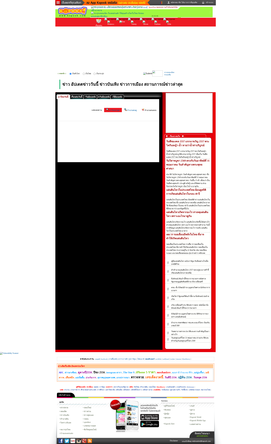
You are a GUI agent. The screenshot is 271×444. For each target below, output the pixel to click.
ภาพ (80, 397)
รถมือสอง (165, 390)
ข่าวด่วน (87, 411)
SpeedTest (152, 7)
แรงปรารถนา (123, 377)
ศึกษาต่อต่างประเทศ (88, 390)
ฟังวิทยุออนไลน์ (90, 429)
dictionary (190, 387)
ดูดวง (192, 410)
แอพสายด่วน (195, 424)
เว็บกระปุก (100, 73)
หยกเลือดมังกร (164, 372)
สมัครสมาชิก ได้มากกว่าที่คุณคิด (184, 2)
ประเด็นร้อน (110, 28)
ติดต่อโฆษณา (202, 434)
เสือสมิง (70, 377)
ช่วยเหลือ (167, 75)
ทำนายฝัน (144, 387)
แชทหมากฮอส (194, 390)
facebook (104, 359)
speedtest (87, 422)
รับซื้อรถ (184, 390)
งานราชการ (75, 390)
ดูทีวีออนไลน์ (169, 406)
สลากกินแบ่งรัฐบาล (121, 387)
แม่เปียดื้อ (79, 377)
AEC (61, 372)
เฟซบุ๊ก (112, 397)
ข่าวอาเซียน (71, 372)
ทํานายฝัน (64, 419)
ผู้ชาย (192, 414)
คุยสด (96, 387)
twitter (172, 359)
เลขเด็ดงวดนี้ (154, 377)
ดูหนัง (145, 28)
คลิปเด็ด (119, 390)
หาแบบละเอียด (169, 72)
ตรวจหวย (137, 377)
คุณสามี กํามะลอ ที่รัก (182, 372)
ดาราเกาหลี (123, 359)
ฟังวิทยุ (136, 387)
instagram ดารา (114, 372)
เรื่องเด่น (98, 25)
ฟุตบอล (167, 418)
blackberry (186, 359)
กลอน (159, 397)
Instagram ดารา (143, 397)
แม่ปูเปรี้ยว (199, 372)
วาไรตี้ (134, 28)
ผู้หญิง (166, 414)
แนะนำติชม (187, 441)
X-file (169, 28)
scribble (158, 359)
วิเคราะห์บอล (65, 423)
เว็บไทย (88, 73)
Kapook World (195, 417)
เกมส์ (192, 406)
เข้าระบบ (209, 2)
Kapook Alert (169, 424)
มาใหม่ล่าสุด (114, 110)
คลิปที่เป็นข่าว (136, 390)
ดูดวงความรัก (175, 390)
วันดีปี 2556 (171, 377)
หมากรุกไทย (205, 390)
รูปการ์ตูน (132, 359)
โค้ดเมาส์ (140, 359)
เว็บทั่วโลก (76, 73)
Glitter (206, 397)
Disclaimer (174, 441)
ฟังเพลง (167, 410)
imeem (178, 359)
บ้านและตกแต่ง (66, 433)
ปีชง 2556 (99, 372)
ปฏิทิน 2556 (185, 377)
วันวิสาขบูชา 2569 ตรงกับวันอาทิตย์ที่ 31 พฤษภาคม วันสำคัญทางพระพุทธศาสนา (188, 164)
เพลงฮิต (63, 411)
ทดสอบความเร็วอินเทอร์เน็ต (167, 7)
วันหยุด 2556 (200, 377)
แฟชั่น (157, 28)
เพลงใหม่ (152, 387)
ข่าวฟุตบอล (88, 415)
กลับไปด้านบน (64, 395)
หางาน (66, 390)
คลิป (65, 397)
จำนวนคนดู (132, 110)
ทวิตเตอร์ (127, 397)
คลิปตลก (126, 390)
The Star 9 (128, 372)
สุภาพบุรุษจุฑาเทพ (106, 377)
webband (166, 359)
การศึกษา (100, 390)
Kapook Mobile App (198, 420)
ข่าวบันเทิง (64, 415)
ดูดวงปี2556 (85, 372)
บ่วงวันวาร (91, 377)
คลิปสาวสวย (147, 390)
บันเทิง (122, 28)
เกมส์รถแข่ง (181, 387)
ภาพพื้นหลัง (113, 359)
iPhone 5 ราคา (145, 372)
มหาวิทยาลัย (110, 390)
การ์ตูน (102, 387)
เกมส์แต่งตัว (170, 387)
